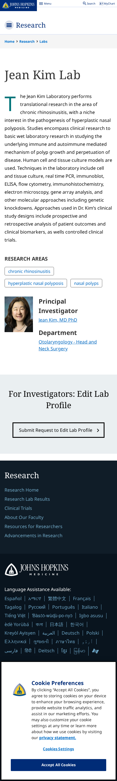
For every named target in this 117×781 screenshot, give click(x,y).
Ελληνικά (15, 641)
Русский (36, 607)
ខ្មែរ (64, 650)
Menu (45, 4)
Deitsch (46, 650)
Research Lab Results (27, 499)
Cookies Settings (58, 748)
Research (31, 25)
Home (9, 41)
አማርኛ (34, 598)
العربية (48, 633)
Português (63, 607)
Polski (92, 633)
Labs (43, 41)
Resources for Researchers (33, 526)
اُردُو (87, 641)
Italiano (90, 607)
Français (82, 598)
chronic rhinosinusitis (29, 271)
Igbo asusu (91, 615)
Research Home (22, 490)
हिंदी (28, 650)
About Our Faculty (24, 517)
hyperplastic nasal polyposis (35, 283)
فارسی (11, 650)
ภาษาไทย (65, 641)
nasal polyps (86, 283)
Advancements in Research (33, 535)
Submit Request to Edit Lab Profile (55, 430)
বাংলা (39, 624)
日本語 (56, 624)
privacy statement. (57, 737)
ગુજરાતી (41, 641)
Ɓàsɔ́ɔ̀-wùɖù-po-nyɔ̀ (52, 615)
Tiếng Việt (15, 615)
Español (13, 598)
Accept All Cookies (58, 764)
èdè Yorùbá (17, 624)
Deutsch (71, 633)
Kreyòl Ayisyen (20, 633)
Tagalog (13, 607)
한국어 (77, 624)
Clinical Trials (18, 508)
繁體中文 (57, 598)
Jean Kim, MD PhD (58, 320)
